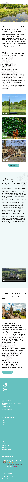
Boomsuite (4, 447)
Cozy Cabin (4, 439)
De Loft (3, 420)
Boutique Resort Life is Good (15, 461)
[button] (25, 2)
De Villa (3, 422)
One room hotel (5, 427)
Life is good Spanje (6, 449)
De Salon (4, 425)
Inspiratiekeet (5, 429)
